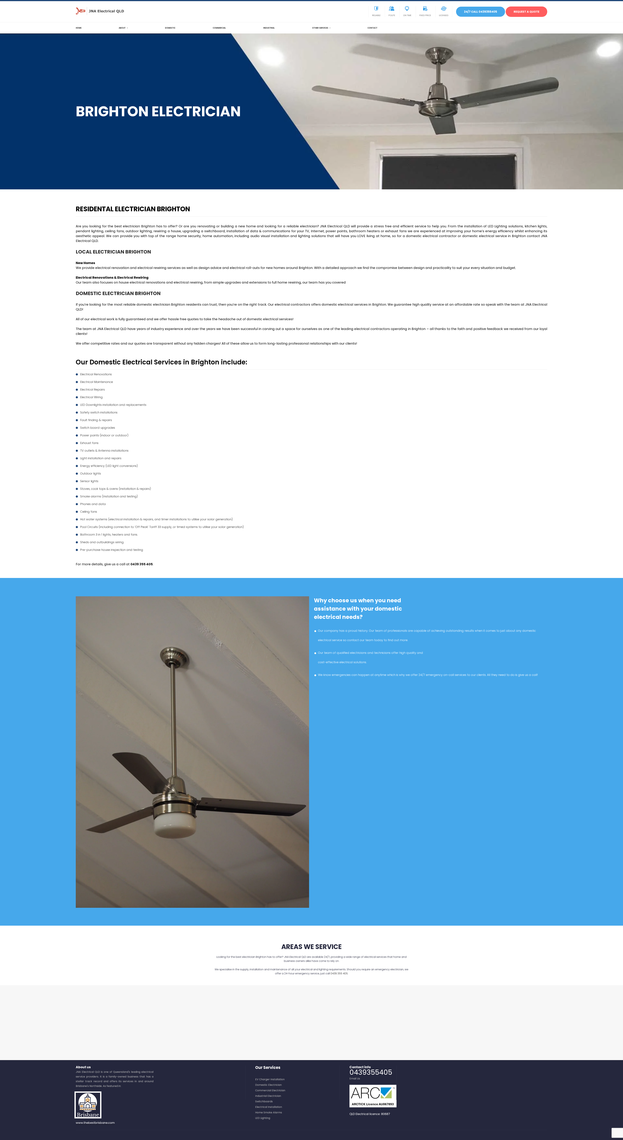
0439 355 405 (141, 564)
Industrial (269, 28)
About (122, 28)
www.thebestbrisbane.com (95, 1123)
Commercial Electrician (270, 1090)
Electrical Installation (268, 1107)
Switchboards (264, 1101)
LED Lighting (262, 1118)
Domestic (170, 28)
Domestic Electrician (268, 1085)
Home (78, 28)
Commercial (219, 28)
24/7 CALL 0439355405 (480, 12)
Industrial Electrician (268, 1096)
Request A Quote (526, 12)
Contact (372, 28)
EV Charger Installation (270, 1079)
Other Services (320, 28)
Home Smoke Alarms (268, 1112)
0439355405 (370, 1072)
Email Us (354, 1078)
